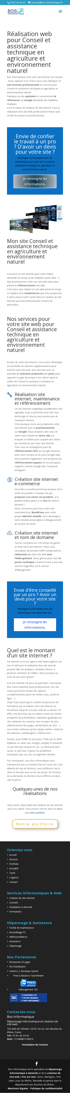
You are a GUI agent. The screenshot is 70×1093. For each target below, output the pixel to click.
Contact (13, 882)
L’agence (14, 877)
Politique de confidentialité (46, 1088)
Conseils (13, 902)
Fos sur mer (29, 1076)
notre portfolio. (37, 812)
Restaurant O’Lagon (19, 962)
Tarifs (12, 872)
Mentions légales (18, 1088)
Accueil (13, 854)
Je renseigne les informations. (35, 181)
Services (13, 859)
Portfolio (14, 863)
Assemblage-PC (17, 932)
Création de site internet (22, 898)
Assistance (15, 941)
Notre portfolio (35, 823)
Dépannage (15, 945)
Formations (15, 911)
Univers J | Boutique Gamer (23, 971)
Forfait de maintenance (21, 927)
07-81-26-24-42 (18, 1035)
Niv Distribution (17, 966)
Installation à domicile (20, 907)
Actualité (13, 868)
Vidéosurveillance (18, 936)
